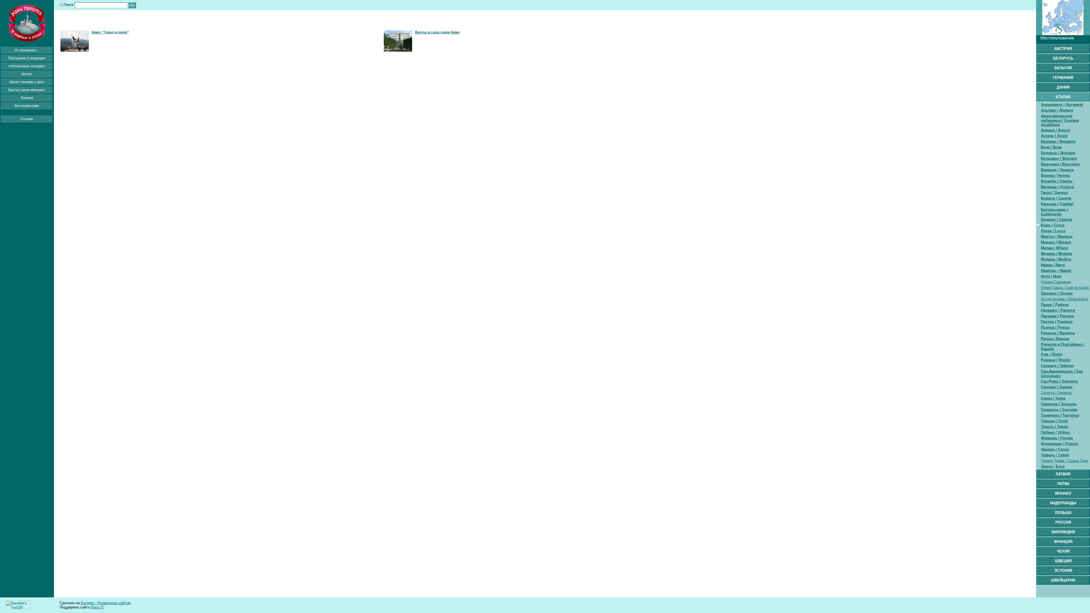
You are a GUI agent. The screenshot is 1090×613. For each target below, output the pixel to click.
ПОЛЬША (1063, 513)
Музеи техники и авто (26, 82)
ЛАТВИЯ (1063, 474)
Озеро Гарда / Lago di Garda (1065, 287)
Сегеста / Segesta (1056, 393)
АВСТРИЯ (1063, 49)
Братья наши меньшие (26, 90)
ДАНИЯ (1063, 87)
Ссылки (27, 119)
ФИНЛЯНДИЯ (1063, 532)
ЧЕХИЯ (1063, 551)
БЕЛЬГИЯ (1063, 68)
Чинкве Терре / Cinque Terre (1064, 461)
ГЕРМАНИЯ (1063, 77)
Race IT (97, 607)
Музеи (27, 74)
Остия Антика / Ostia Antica (1064, 299)
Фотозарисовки (26, 106)
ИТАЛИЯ (1063, 97)
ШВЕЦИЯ (1063, 561)
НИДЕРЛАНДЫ (1063, 503)
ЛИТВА (1063, 484)
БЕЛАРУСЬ (1063, 58)
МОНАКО (1063, 493)
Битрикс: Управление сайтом (106, 603)
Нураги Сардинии (1056, 282)
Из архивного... (27, 50)
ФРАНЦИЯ (1063, 541)
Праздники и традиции (26, 58)
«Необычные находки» (26, 66)
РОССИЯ (1063, 522)
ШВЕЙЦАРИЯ (1063, 580)
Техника (26, 98)
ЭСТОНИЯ (1063, 570)
